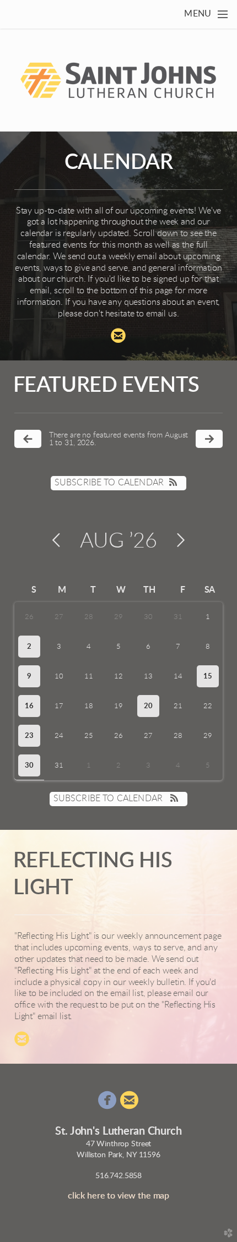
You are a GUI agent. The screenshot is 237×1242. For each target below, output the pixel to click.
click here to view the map (118, 1195)
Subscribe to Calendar (109, 482)
